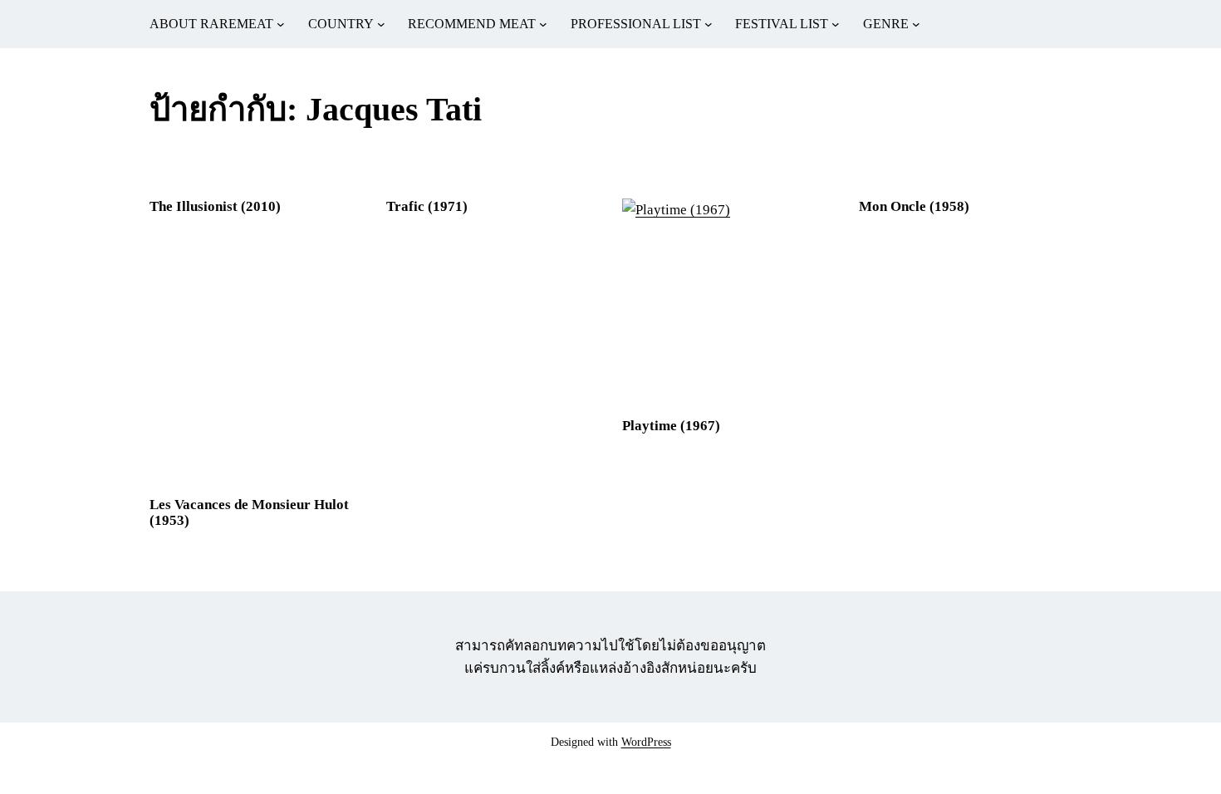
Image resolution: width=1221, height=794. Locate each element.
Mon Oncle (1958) (914, 206)
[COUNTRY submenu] (381, 24)
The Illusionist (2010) (215, 206)
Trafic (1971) (427, 206)
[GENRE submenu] (916, 24)
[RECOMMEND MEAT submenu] (543, 24)
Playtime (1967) (671, 426)
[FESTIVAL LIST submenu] (835, 24)
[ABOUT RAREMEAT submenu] (281, 24)
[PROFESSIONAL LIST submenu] (708, 24)
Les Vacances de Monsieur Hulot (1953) (249, 513)
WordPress (646, 742)
